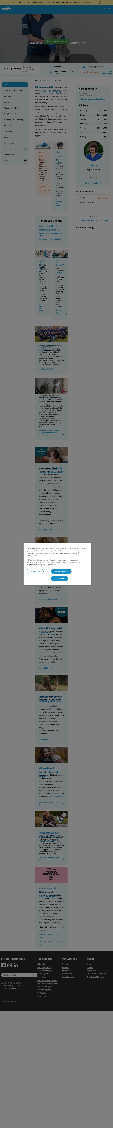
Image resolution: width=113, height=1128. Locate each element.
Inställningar (35, 571)
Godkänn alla (60, 578)
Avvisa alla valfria (61, 571)
